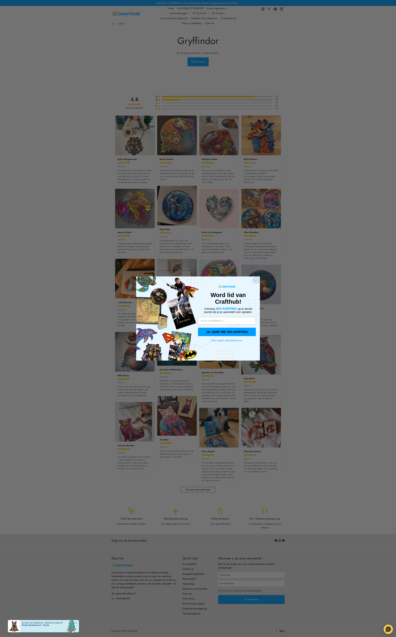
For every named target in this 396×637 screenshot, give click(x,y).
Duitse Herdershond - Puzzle (35, 625)
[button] (388, 629)
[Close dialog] (256, 280)
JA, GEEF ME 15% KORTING (227, 332)
